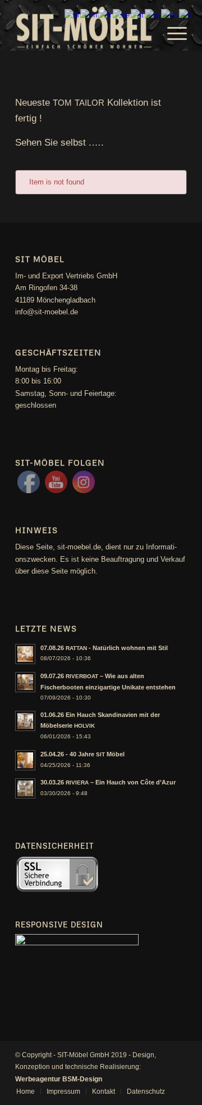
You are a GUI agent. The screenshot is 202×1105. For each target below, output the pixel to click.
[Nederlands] (72, 14)
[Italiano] (138, 14)
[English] (89, 14)
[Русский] (153, 14)
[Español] (170, 14)
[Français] (105, 14)
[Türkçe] (186, 14)
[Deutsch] (122, 14)
